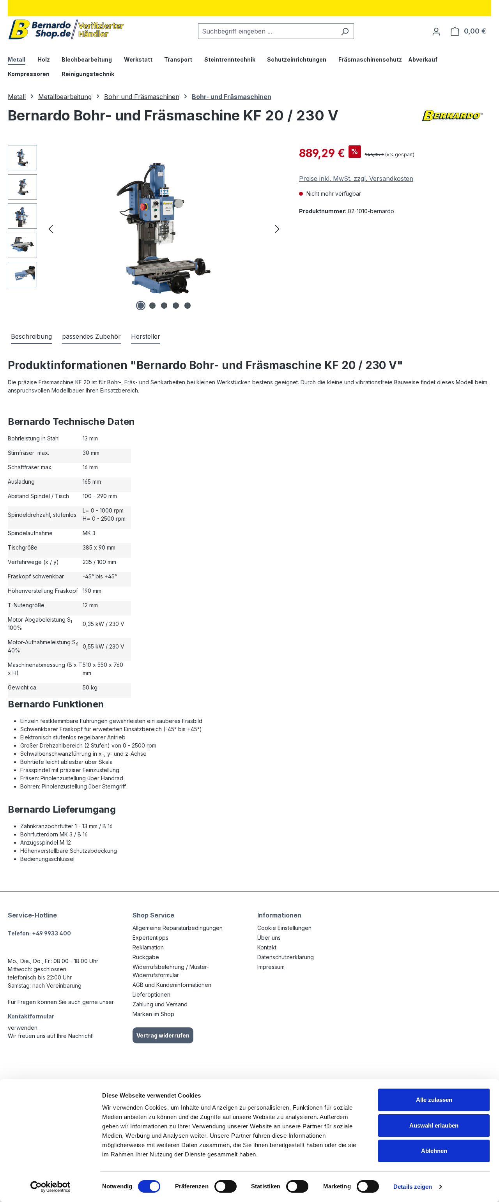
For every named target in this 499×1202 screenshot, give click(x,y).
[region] (145, 229)
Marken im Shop (153, 1014)
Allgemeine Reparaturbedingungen (178, 927)
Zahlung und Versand (160, 1004)
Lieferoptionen (151, 994)
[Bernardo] (452, 118)
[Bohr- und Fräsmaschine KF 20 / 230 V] (163, 229)
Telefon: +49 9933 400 (39, 933)
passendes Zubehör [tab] (91, 336)
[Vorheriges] (51, 229)
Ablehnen (434, 1150)
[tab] (31, 337)
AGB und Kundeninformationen (172, 984)
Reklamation (148, 947)
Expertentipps (150, 937)
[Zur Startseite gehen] (66, 29)
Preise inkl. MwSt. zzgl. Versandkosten (356, 178)
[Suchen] (345, 31)
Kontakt (266, 947)
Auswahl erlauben (433, 1125)
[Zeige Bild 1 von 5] (141, 305)
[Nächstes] (277, 229)
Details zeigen (412, 1186)
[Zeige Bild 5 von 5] (187, 305)
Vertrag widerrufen (162, 1035)
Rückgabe (146, 957)
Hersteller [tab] (145, 336)
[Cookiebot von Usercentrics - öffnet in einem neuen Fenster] (50, 1187)
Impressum (271, 966)
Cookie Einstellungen (284, 927)
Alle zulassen (434, 1099)
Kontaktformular (31, 1016)
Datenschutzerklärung (285, 957)
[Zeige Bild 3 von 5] (164, 305)
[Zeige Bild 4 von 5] (176, 305)
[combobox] (267, 31)
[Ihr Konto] (436, 31)
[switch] (225, 1186)
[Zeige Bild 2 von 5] (152, 305)
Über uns (269, 937)
